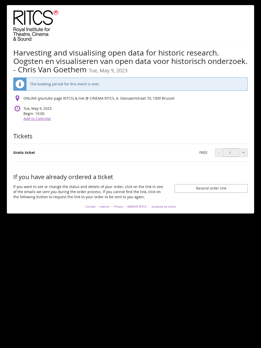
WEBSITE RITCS (137, 206)
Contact (90, 206)
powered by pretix (164, 206)
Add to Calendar (37, 118)
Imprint (104, 206)
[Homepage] (35, 25)
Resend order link (211, 188)
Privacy (118, 206)
